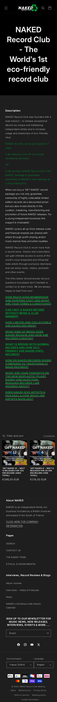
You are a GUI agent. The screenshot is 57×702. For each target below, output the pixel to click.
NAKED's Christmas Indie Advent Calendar (23, 605)
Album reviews (14, 583)
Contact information (30, 700)
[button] (6, 8)
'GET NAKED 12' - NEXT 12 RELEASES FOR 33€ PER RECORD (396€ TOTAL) (13, 472)
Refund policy (25, 690)
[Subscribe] (47, 633)
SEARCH (10, 543)
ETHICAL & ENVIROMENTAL (21, 564)
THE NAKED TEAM (16, 557)
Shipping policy (39, 695)
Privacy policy (40, 690)
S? (18, 354)
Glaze (13, 690)
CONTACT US (13, 550)
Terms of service (21, 695)
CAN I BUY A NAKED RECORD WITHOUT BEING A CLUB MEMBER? (24, 313)
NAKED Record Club (28, 686)
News (9, 597)
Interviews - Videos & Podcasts (22, 590)
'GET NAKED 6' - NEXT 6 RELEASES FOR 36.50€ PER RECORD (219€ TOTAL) (42, 472)
